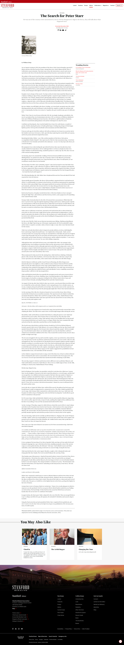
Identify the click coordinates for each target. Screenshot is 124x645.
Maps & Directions (42, 636)
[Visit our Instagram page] (19, 629)
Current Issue (61, 610)
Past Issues (60, 612)
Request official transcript (19, 619)
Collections (97, 5)
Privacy (36, 639)
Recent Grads (79, 615)
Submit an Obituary (99, 604)
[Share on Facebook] (58, 30)
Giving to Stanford (17, 621)
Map (13, 608)
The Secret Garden (80, 76)
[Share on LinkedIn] (60, 30)
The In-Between (79, 80)
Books (77, 623)
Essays (86, 5)
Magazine (105, 5)
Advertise (96, 607)
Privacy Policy (68, 628)
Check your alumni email (19, 615)
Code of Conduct (86, 628)
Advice (91, 5)
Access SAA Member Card (19, 617)
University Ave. (79, 599)
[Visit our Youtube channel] (22, 629)
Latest (75, 5)
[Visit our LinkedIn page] (15, 629)
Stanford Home (33, 636)
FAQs (95, 610)
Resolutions (78, 604)
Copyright (41, 639)
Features (80, 5)
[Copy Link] (65, 30)
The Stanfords (79, 620)
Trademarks (46, 639)
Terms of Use (77, 628)
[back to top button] (120, 641)
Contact (112, 5)
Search (119, 5)
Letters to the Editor (99, 601)
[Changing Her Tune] (89, 537)
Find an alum (16, 613)
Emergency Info (63, 636)
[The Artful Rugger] (62, 537)
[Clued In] (34, 537)
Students (78, 607)
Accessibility (60, 628)
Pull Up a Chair (79, 83)
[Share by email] (63, 30)
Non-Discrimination (53, 639)
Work (76, 618)
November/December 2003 (62, 26)
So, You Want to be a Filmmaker (83, 67)
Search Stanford (53, 636)
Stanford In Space (80, 612)
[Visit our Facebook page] (12, 629)
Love (76, 601)
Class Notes (60, 615)
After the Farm (79, 610)
